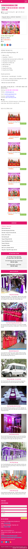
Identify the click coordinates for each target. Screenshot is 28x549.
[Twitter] (6, 541)
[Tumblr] (8, 541)
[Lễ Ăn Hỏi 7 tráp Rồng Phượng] (14, 207)
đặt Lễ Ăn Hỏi (10, 103)
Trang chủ (4, 17)
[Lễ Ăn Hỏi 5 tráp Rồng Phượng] (14, 116)
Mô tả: (2, 41)
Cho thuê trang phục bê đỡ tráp (8, 230)
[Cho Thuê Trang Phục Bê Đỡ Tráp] (14, 312)
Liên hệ (25, 546)
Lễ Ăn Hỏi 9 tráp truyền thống (14, 182)
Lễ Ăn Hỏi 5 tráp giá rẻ (14, 137)
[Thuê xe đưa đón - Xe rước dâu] (14, 368)
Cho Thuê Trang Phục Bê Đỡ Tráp (13, 322)
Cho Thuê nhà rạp (14, 462)
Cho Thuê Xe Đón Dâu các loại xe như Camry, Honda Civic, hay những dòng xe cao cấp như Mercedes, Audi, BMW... (13, 381)
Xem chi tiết (22, 123)
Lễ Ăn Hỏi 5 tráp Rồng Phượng (14, 122)
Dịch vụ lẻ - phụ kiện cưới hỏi (8, 247)
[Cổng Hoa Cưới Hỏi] (14, 283)
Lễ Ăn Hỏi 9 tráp (4, 101)
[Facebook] (2, 541)
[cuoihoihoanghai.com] (1, 1)
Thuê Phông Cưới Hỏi (14, 434)
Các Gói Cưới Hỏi (12, 546)
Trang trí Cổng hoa (5, 243)
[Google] (4, 541)
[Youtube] (10, 541)
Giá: (2, 39)
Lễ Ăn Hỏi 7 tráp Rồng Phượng (14, 213)
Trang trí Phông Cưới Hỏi (7, 239)
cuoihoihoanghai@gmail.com (9, 530)
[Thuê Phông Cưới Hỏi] (14, 423)
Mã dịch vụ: (3, 37)
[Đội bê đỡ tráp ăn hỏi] (14, 340)
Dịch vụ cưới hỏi (14, 271)
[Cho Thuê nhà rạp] (14, 451)
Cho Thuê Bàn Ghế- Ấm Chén (14, 406)
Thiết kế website (4, 539)
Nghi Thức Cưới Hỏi (19, 546)
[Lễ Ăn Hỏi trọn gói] (14, 479)
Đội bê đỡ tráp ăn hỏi (6, 228)
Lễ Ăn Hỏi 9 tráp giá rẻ (13, 101)
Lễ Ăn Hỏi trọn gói (14, 490)
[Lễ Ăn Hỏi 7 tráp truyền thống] (14, 192)
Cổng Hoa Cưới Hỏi (13, 294)
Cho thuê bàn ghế (5, 236)
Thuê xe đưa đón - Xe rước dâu (14, 379)
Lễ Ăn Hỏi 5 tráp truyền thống (14, 167)
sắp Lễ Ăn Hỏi (16, 103)
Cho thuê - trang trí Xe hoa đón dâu (9, 232)
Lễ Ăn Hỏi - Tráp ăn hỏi (6, 226)
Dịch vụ (8, 17)
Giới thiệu (7, 546)
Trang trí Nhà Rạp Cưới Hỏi (7, 241)
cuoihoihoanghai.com (23, 547)
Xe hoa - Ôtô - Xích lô (6, 234)
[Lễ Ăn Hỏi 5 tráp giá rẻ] (14, 131)
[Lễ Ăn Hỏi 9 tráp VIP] (14, 27)
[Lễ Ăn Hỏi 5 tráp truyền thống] (14, 162)
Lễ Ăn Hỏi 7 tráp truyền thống (14, 197)
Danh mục (14, 223)
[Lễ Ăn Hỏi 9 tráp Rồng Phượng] (14, 146)
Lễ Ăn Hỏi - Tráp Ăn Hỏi (16, 17)
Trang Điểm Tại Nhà (6, 245)
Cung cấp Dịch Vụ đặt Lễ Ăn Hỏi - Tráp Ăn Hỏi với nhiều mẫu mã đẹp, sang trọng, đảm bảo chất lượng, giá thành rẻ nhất (13, 493)
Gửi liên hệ (23, 518)
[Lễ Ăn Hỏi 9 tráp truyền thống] (14, 177)
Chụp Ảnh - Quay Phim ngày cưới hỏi (9, 249)
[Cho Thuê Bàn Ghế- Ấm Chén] (14, 395)
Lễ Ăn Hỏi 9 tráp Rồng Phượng (14, 152)
